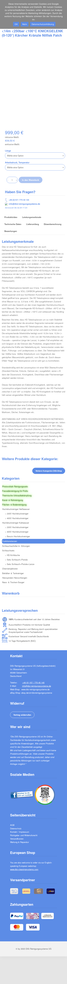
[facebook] (21, 794)
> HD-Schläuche (12, 555)
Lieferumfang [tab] (32, 224)
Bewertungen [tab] (10, 231)
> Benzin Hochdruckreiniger (17, 536)
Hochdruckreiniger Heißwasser (16, 509)
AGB (12, 825)
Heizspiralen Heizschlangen (14, 577)
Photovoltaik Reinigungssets (15, 486)
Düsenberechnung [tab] (52, 224)
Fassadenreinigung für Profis (15, 490)
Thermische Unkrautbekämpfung (16, 495)
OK (16, 24)
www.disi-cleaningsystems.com (24, 869)
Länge (8, 150)
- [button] (7, 180)
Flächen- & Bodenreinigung (14, 504)
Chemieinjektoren (10, 568)
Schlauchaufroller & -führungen (16, 545)
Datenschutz (16, 828)
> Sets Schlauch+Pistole (16, 559)
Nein (24, 24)
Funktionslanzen (9, 541)
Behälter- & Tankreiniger (13, 573)
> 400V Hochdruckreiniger (16, 518)
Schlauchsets (8, 550)
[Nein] (63, 14)
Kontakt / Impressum (19, 831)
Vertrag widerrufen (22, 714)
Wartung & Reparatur (19, 842)
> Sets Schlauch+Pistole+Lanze (19, 564)
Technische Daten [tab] (12, 224)
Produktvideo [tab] (10, 217)
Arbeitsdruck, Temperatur (17, 162)
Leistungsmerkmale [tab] (31, 217)
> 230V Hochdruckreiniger (16, 513)
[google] (45, 794)
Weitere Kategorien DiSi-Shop (49, 470)
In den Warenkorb (30, 179)
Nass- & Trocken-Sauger (13, 582)
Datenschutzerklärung (43, 24)
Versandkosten (17, 838)
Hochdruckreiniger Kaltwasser (15, 522)
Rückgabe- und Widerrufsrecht (23, 835)
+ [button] (16, 180)
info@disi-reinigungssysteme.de (24, 203)
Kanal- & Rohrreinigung (12, 500)
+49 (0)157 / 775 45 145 (19, 199)
